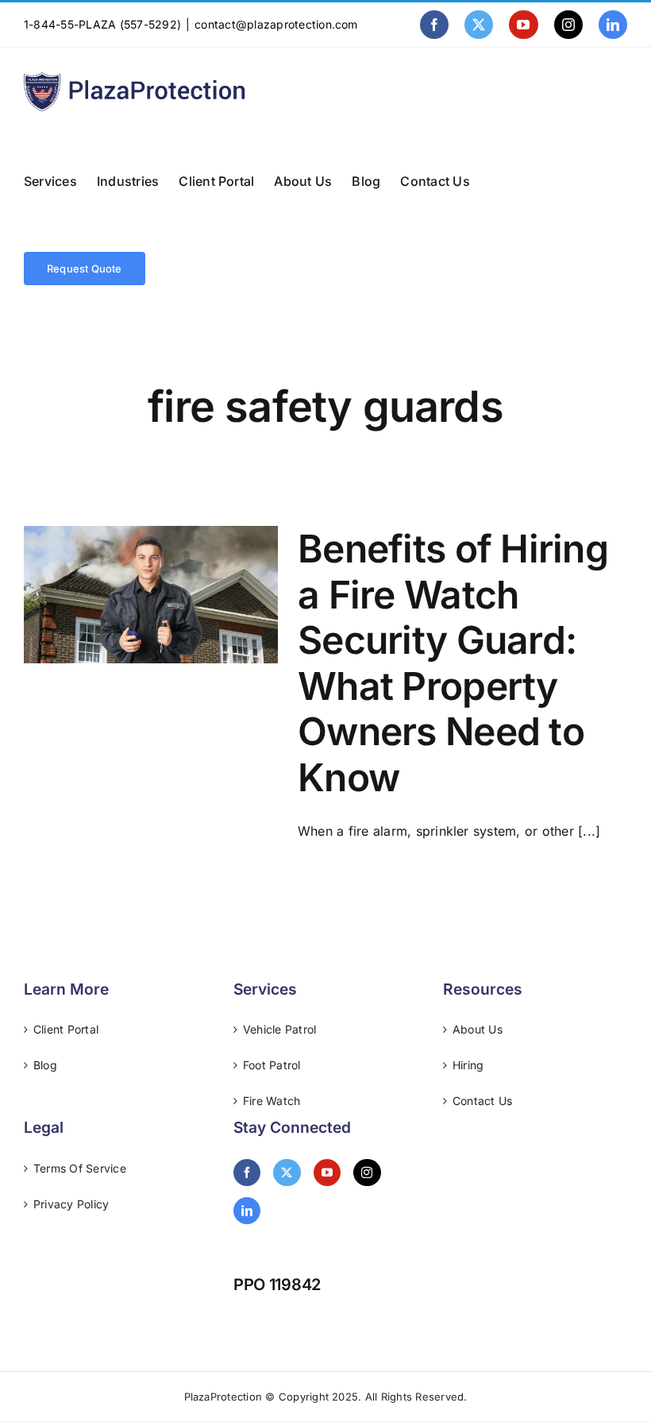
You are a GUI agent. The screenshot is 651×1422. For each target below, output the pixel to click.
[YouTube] (327, 1172)
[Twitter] (286, 1172)
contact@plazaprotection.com (276, 24)
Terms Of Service (79, 1168)
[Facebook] (246, 1172)
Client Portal (65, 1029)
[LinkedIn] (246, 1210)
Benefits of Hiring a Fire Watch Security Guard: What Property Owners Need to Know (453, 663)
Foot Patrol (272, 1065)
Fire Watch (271, 1100)
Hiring (468, 1065)
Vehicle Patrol (279, 1029)
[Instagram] (366, 1172)
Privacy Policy (71, 1204)
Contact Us (482, 1100)
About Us (478, 1029)
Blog (45, 1065)
